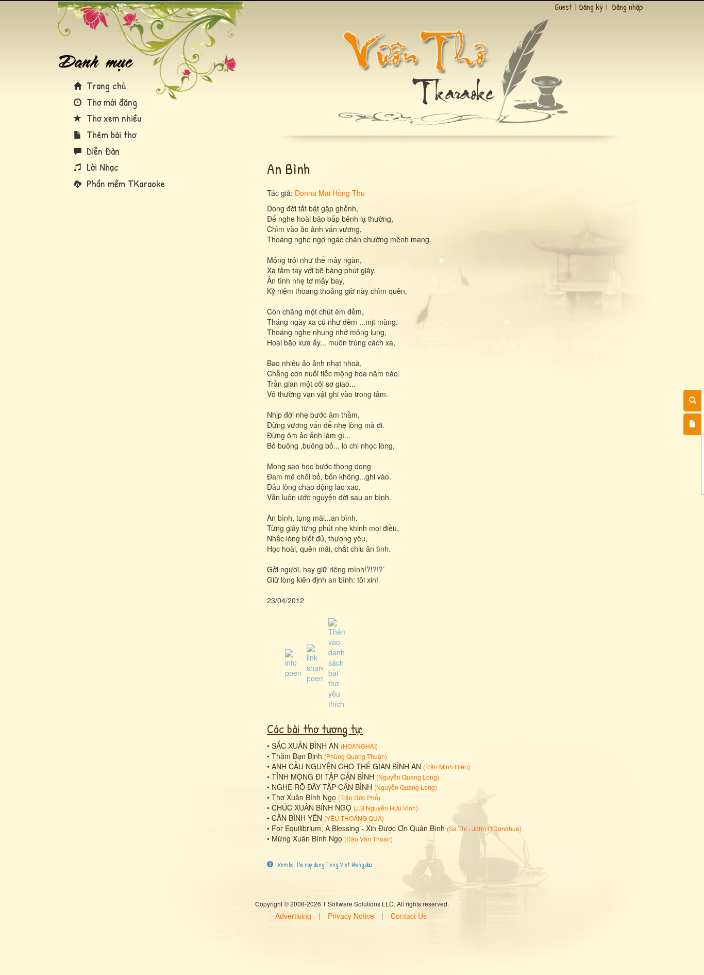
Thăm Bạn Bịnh (297, 756)
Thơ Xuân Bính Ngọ (304, 797)
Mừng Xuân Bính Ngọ (307, 838)
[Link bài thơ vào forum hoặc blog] (315, 662)
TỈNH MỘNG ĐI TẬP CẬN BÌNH (323, 776)
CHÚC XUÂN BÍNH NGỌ (311, 807)
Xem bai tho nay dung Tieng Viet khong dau (324, 864)
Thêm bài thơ (110, 134)
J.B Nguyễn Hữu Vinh (386, 807)
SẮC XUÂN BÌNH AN (305, 745)
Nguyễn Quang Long (407, 776)
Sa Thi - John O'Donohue (484, 828)
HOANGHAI (359, 745)
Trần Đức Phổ (359, 797)
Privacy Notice (351, 916)
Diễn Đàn (102, 151)
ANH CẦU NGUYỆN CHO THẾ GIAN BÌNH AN (346, 766)
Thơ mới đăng (110, 102)
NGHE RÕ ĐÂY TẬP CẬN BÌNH (322, 787)
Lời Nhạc (101, 167)
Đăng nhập (627, 6)
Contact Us (409, 916)
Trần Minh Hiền (446, 766)
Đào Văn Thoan (368, 838)
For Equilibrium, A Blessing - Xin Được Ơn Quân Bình (358, 828)
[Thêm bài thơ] (692, 424)
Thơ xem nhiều (113, 118)
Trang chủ (105, 85)
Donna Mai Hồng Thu (330, 193)
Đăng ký (591, 6)
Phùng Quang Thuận (355, 756)
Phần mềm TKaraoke (124, 183)
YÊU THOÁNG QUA (354, 818)
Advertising (293, 916)
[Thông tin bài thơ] (293, 662)
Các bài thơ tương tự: (315, 728)
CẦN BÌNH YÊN (297, 818)
